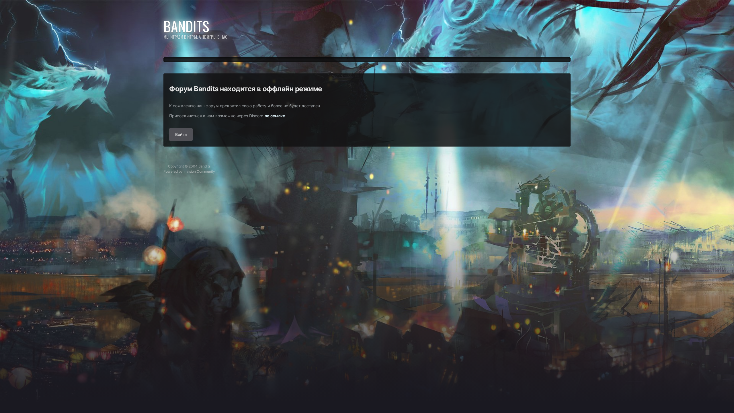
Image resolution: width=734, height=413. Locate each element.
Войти (181, 134)
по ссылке (275, 115)
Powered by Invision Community (189, 171)
